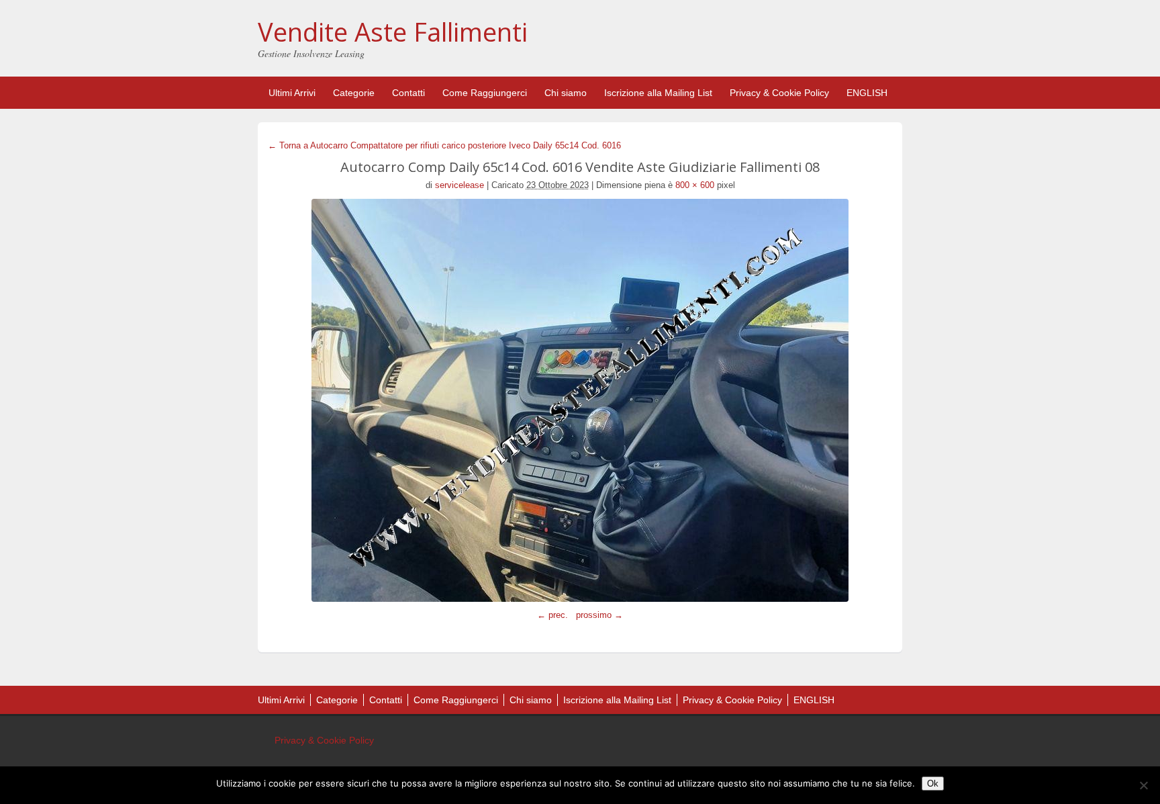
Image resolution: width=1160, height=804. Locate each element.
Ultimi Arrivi (292, 92)
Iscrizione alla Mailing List (658, 92)
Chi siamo (565, 92)
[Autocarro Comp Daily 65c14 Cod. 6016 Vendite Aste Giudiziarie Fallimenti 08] (580, 400)
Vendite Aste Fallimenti (393, 31)
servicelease (459, 185)
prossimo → (599, 615)
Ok (932, 783)
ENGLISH (867, 92)
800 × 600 (694, 185)
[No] (1143, 785)
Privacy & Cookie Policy (779, 92)
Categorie (354, 92)
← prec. (552, 615)
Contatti (408, 92)
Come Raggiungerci (484, 92)
